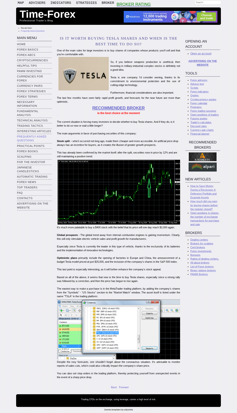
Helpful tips (27, 65)
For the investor (31, 162)
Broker (108, 3)
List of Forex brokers (202, 266)
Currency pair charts (202, 130)
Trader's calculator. (201, 122)
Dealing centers (199, 239)
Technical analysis (32, 120)
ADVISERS (37, 3)
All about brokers (199, 262)
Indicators (60, 3)
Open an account (200, 53)
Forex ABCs (26, 55)
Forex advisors (198, 80)
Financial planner (199, 133)
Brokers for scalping (201, 243)
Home (21, 44)
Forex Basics (27, 49)
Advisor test (197, 84)
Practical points (31, 146)
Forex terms (27, 96)
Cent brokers (197, 247)
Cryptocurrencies (32, 60)
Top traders (27, 187)
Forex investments (200, 251)
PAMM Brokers (199, 274)
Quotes (194, 95)
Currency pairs (30, 86)
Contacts (25, 198)
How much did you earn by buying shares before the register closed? (204, 205)
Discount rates (198, 126)
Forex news (26, 182)
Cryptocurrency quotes (203, 99)
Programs (196, 107)
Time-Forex (47, 14)
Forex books (27, 151)
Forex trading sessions (203, 111)
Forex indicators (199, 91)
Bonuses (195, 255)
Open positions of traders (204, 114)
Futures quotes (198, 118)
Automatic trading (32, 176)
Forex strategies (31, 91)
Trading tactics (30, 125)
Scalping (24, 156)
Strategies (86, 3)
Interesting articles (34, 131)
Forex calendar (198, 103)
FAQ (20, 192)
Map (21, 3)
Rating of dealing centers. (204, 258)
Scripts (194, 87)
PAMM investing (29, 71)
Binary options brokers (203, 270)
